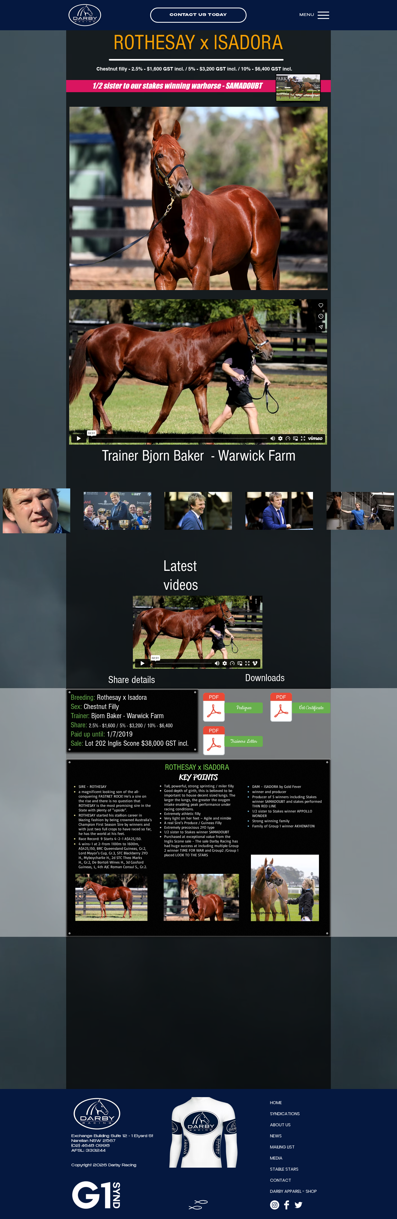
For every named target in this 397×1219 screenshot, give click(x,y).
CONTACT (280, 1180)
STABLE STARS (284, 1169)
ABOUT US (280, 1125)
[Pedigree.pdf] (214, 708)
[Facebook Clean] (286, 1205)
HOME (276, 1103)
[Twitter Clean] (298, 1205)
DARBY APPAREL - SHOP (293, 1191)
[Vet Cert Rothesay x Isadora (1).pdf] (281, 708)
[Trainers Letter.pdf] (214, 741)
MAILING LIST (282, 1147)
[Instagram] (274, 1205)
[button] (198, 198)
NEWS (276, 1136)
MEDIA (276, 1158)
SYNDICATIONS (285, 1114)
